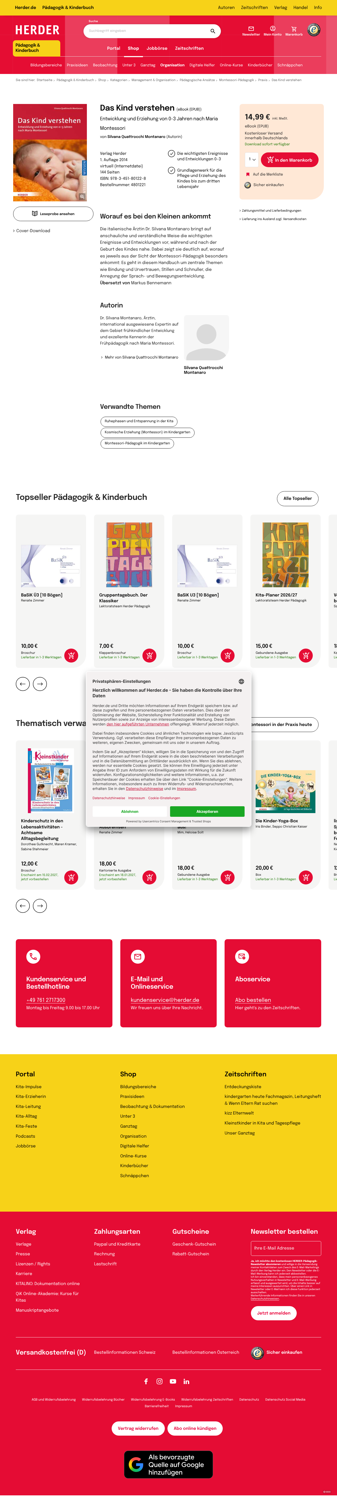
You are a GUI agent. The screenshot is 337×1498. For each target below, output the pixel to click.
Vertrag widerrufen (138, 1428)
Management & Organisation (154, 80)
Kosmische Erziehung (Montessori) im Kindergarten (147, 432)
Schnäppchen (290, 65)
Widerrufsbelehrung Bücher (103, 1399)
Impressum (183, 1406)
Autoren (226, 8)
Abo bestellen (253, 1000)
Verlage (23, 1244)
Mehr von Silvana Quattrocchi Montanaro (141, 358)
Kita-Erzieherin (31, 1096)
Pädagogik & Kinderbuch (68, 8)
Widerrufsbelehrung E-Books (153, 1399)
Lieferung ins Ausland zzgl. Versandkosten (274, 219)
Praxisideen (77, 65)
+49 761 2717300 (45, 1000)
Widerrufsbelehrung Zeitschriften (207, 1399)
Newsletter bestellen (284, 1232)
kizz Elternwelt (239, 1113)
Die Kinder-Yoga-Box (277, 821)
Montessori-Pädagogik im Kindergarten (137, 443)
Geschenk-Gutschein (194, 1244)
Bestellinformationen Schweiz (125, 1352)
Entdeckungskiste (243, 1087)
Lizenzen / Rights (33, 1264)
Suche (93, 21)
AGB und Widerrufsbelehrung (54, 1399)
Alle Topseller (298, 498)
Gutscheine (190, 1232)
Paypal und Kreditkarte (117, 1244)
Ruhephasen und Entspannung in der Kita (139, 421)
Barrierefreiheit (157, 1406)
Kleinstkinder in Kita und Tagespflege (262, 1123)
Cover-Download (33, 231)
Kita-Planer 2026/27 (276, 595)
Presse (23, 1254)
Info (318, 8)
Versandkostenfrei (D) (51, 1353)
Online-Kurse (231, 65)
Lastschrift (105, 1264)
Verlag (280, 8)
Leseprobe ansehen (57, 214)
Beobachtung (105, 65)
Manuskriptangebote (37, 1310)
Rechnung (104, 1254)
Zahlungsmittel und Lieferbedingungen (271, 210)
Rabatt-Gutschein (190, 1254)
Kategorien (118, 80)
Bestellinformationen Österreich (205, 1352)
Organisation (172, 65)
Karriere (24, 1274)
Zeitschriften (254, 8)
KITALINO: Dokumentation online (48, 1284)
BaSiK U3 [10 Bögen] (198, 595)
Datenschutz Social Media (285, 1399)
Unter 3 (129, 65)
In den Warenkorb (293, 160)
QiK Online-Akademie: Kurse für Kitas (47, 1297)
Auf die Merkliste (268, 175)
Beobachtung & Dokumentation (152, 1106)
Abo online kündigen (195, 1428)
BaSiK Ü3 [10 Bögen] (41, 595)
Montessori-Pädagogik (236, 80)
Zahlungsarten (117, 1232)
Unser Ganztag (240, 1133)
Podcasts (25, 1136)
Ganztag (148, 65)
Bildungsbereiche (46, 65)
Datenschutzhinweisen (265, 1299)
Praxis (262, 80)
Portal (113, 48)
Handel (301, 8)
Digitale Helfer (202, 65)
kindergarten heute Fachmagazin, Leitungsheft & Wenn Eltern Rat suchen (273, 1100)
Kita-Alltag (26, 1116)
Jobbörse (157, 48)
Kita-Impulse (29, 1087)
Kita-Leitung (28, 1106)
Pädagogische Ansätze (197, 80)
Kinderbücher (260, 65)
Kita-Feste (26, 1126)
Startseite (45, 80)
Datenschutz (249, 1399)
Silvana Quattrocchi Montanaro (136, 137)
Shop (133, 48)
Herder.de (25, 8)
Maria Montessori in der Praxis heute (273, 725)
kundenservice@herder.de (165, 1000)
